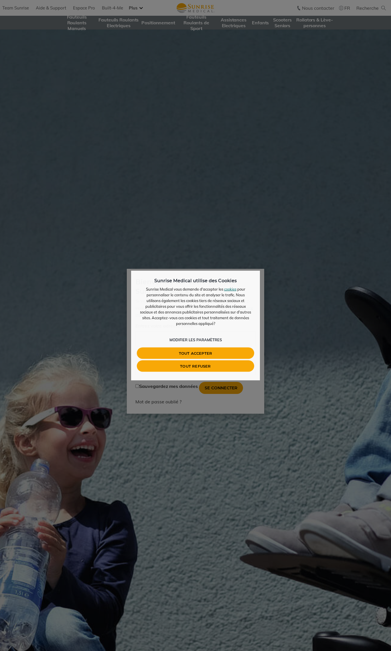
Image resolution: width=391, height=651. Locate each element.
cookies (230, 289)
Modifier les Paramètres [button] (195, 340)
